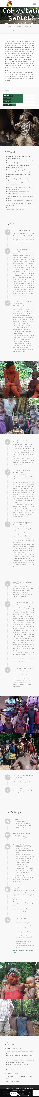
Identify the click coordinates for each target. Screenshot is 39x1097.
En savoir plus (24, 1093)
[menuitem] (33, 3)
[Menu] (33, 3)
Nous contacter (10, 1044)
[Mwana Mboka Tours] (16, 3)
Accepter (13, 1093)
